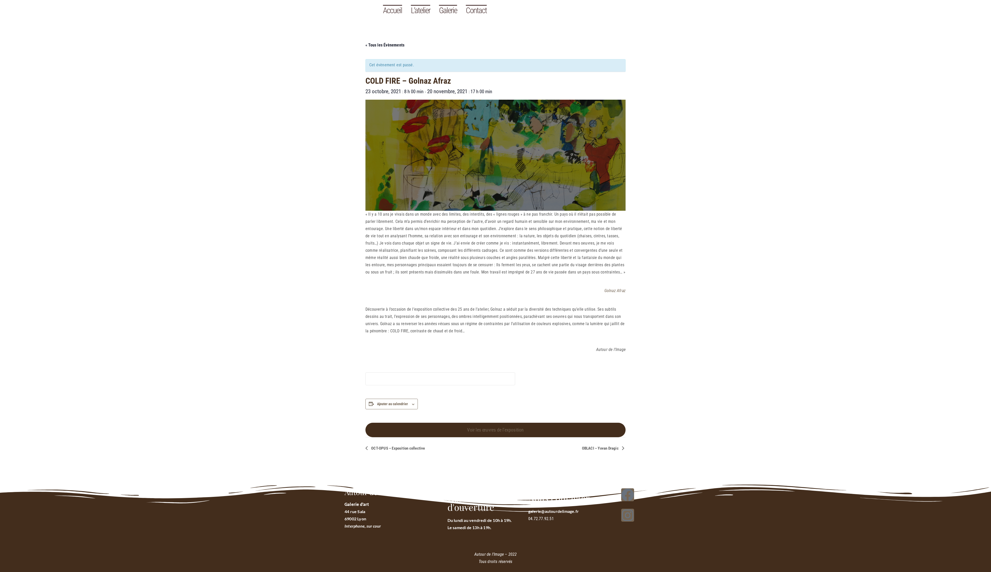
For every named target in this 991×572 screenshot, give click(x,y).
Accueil (392, 10)
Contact (476, 10)
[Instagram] (627, 515)
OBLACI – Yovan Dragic (600, 448)
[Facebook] (627, 494)
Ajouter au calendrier (392, 404)
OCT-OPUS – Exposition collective (397, 448)
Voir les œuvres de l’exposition (495, 430)
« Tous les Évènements (384, 45)
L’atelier (420, 10)
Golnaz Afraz (615, 290)
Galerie (448, 10)
